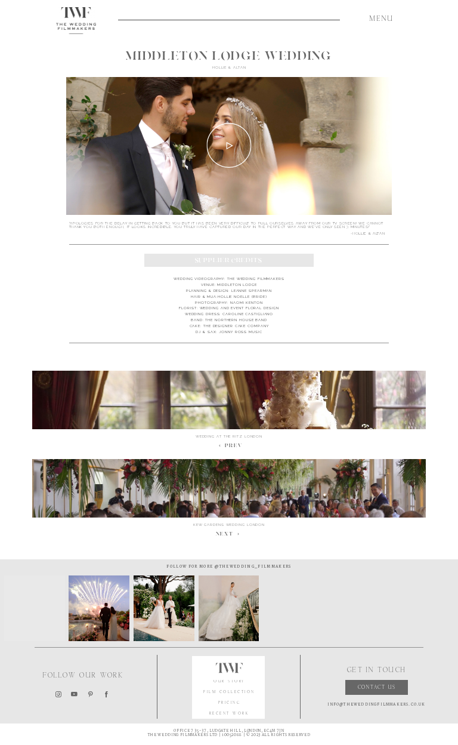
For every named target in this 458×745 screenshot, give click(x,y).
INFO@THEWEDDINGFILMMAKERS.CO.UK (376, 704)
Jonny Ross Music (240, 332)
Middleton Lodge (237, 284)
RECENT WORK (229, 714)
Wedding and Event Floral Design (239, 308)
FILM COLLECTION (229, 692)
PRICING (229, 703)
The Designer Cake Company (236, 326)
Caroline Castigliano (247, 314)
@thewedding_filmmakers (252, 566)
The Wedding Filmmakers (255, 278)
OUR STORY (229, 682)
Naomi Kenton (246, 302)
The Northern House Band (236, 320)
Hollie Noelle (234, 296)
